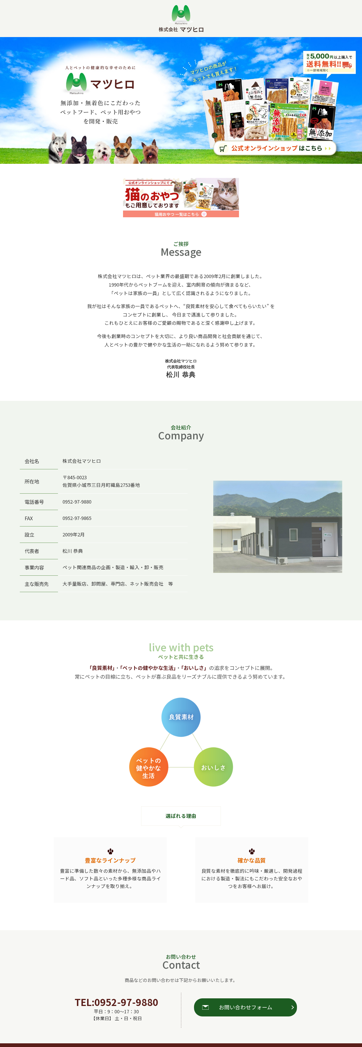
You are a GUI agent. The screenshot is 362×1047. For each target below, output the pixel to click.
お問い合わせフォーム (245, 1007)
